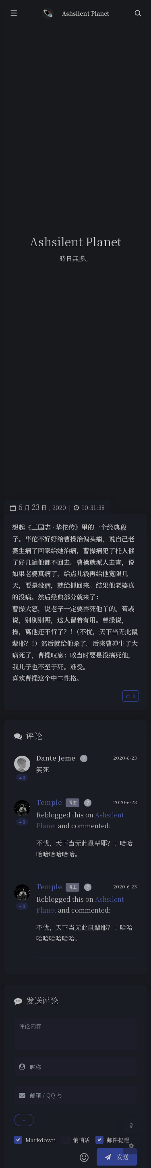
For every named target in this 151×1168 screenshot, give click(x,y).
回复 (126, 777)
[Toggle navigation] (137, 13)
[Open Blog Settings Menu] (131, 1145)
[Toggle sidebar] (13, 13)
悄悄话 (81, 1140)
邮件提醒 (118, 1140)
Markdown (40, 1140)
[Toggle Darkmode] (131, 1125)
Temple (49, 802)
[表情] (84, 1157)
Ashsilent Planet (85, 13)
